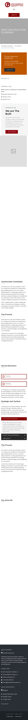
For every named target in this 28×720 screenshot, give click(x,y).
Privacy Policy (10, 716)
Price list (7, 376)
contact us (10, 492)
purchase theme (14, 543)
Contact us (10, 69)
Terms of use (18, 716)
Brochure (7, 383)
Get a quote (12, 132)
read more (7, 361)
